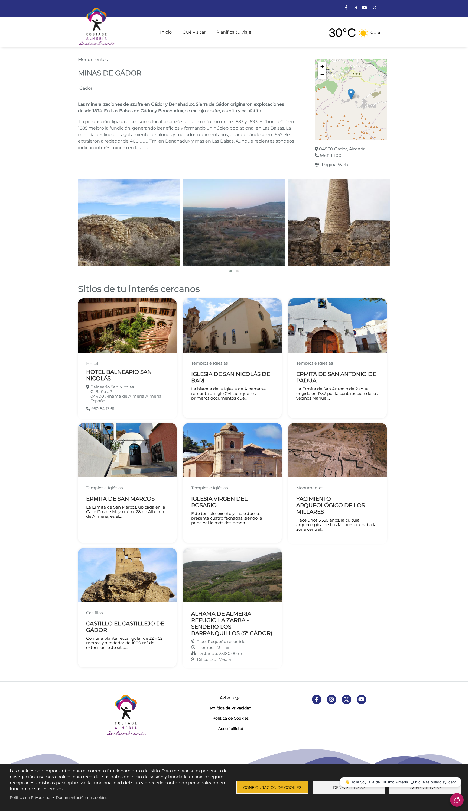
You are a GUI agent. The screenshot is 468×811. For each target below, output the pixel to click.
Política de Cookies (231, 718)
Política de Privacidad (230, 708)
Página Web (335, 164)
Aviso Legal (231, 697)
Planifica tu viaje (233, 32)
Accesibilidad (230, 728)
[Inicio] (96, 24)
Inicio (166, 32)
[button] (351, 94)
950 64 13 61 (102, 408)
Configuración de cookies (272, 787)
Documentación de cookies (81, 797)
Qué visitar (194, 32)
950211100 (330, 155)
